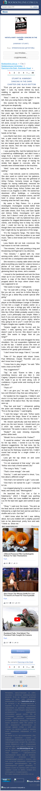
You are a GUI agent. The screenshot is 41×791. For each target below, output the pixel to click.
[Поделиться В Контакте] (26, 686)
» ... (28, 73)
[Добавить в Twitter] (24, 686)
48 (33, 73)
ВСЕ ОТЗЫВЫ (9, 676)
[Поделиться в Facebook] (14, 686)
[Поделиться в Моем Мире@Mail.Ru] (19, 686)
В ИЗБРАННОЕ (31, 676)
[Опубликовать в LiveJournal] (16, 686)
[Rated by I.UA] (19, 781)
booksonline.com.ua (28, 701)
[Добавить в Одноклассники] (21, 686)
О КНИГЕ (20, 676)
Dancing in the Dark (25, 662)
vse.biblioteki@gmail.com (25, 748)
